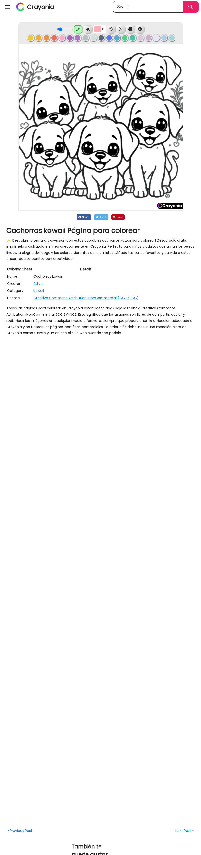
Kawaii (38, 290)
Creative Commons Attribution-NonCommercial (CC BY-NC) (85, 297)
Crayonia (40, 7)
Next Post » (184, 830)
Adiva (38, 283)
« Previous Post (19, 830)
